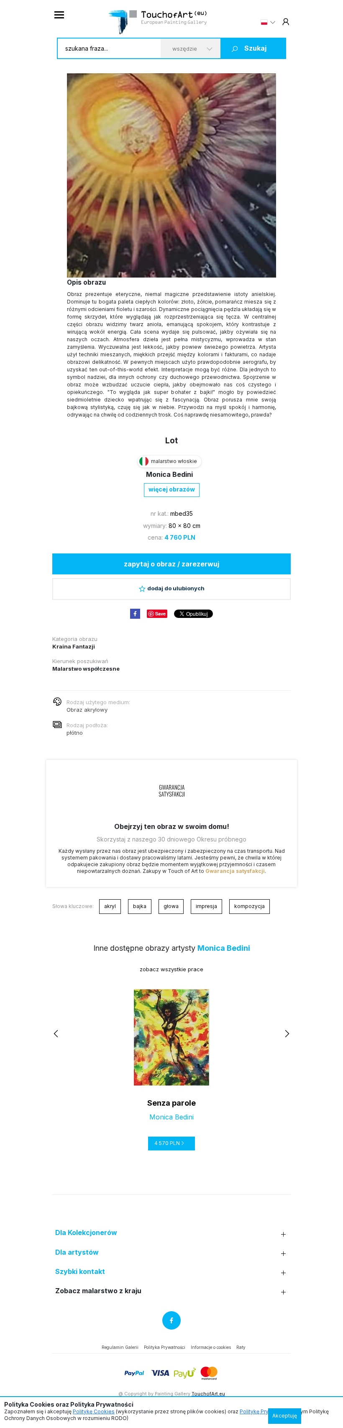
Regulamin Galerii (120, 1347)
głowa (171, 906)
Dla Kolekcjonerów (86, 1233)
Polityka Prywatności (164, 1347)
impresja (206, 906)
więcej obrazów (171, 489)
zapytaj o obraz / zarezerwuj (171, 564)
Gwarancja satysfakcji (235, 871)
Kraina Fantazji (73, 646)
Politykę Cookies (94, 1411)
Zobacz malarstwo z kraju (98, 1291)
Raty (241, 1347)
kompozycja (249, 906)
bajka (139, 906)
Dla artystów (77, 1252)
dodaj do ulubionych (176, 588)
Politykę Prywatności (265, 1411)
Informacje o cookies (211, 1347)
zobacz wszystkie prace (171, 969)
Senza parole (171, 1103)
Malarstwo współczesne (86, 668)
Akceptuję (284, 1416)
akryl (110, 906)
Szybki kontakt (80, 1272)
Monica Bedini (169, 474)
